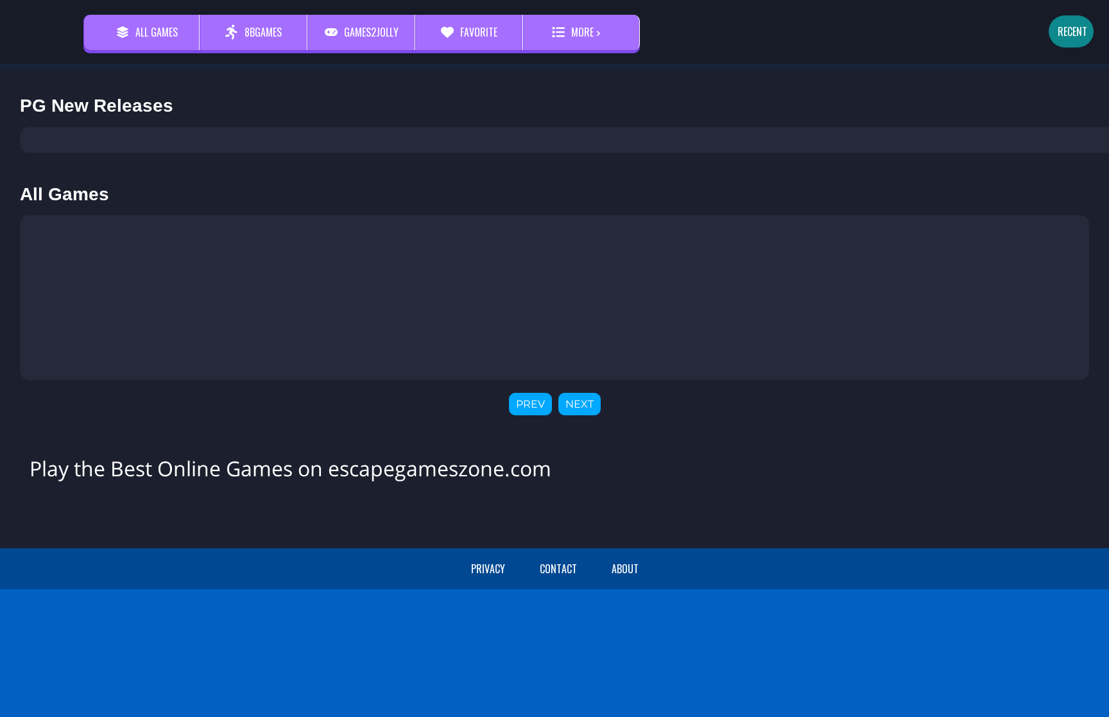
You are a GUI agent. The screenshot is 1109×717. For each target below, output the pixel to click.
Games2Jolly (371, 32)
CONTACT (558, 568)
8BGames (263, 32)
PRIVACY (488, 568)
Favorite (478, 32)
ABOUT (625, 568)
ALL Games (156, 32)
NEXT (579, 404)
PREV (530, 404)
